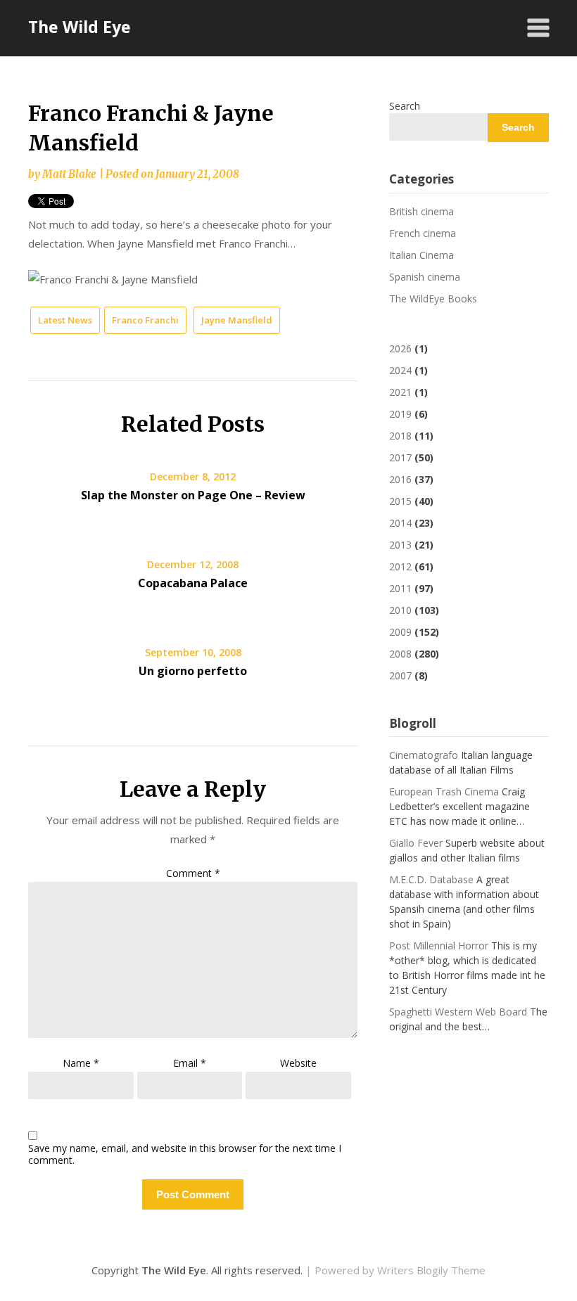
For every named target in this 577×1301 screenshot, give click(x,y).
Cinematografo (423, 755)
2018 (400, 435)
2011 (400, 588)
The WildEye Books (433, 298)
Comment (193, 873)
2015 (400, 501)
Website (298, 1063)
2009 (400, 632)
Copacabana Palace (193, 583)
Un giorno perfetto (193, 671)
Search (404, 106)
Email (189, 1063)
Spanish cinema (424, 276)
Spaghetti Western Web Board (458, 1011)
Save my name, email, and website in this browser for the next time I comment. (184, 1155)
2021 (400, 392)
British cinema (421, 211)
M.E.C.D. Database (431, 879)
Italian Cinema (421, 255)
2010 (400, 610)
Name (81, 1063)
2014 (400, 523)
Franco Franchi (145, 320)
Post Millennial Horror (438, 945)
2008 (400, 653)
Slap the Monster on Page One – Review (193, 495)
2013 (400, 544)
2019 (400, 414)
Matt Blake (69, 174)
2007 (400, 675)
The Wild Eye (79, 26)
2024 (400, 370)
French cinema (422, 233)
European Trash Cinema (444, 791)
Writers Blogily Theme (431, 1270)
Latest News (65, 320)
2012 (400, 566)
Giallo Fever (416, 843)
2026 (400, 348)
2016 (400, 479)
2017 (400, 457)
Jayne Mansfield (236, 320)
